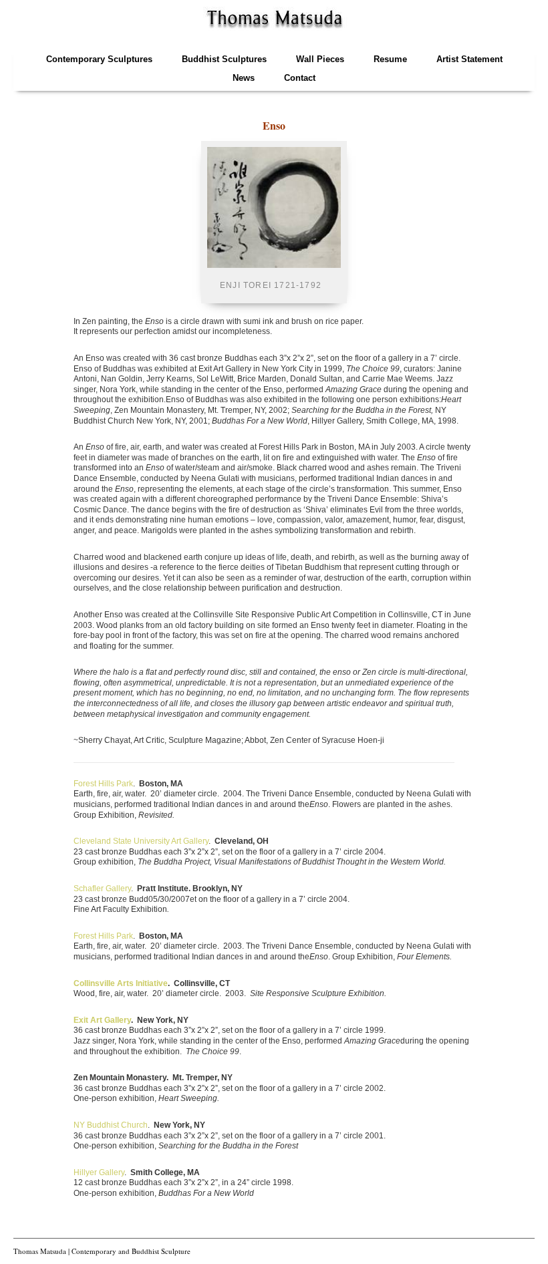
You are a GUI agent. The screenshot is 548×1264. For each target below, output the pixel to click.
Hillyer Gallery (99, 1172)
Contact (299, 78)
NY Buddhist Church (111, 1125)
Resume (390, 59)
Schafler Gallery (102, 888)
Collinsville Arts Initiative (121, 983)
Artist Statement (469, 59)
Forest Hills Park (103, 783)
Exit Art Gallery (102, 1020)
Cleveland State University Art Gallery (141, 841)
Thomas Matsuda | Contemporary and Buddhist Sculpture (101, 1251)
